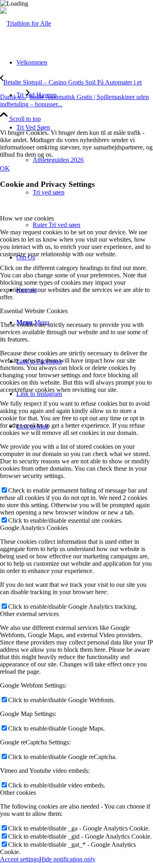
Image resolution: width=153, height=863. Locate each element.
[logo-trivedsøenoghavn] (25, 23)
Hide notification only (67, 859)
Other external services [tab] (29, 613)
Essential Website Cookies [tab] (34, 310)
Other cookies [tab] (18, 792)
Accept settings (19, 859)
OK (5, 168)
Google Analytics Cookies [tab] (34, 527)
